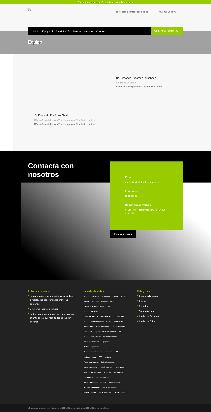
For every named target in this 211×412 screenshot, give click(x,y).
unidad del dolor (105, 392)
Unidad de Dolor (90, 392)
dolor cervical (119, 321)
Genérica (143, 306)
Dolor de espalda (102, 326)
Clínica (142, 300)
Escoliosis (88, 332)
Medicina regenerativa (92, 347)
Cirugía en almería (91, 306)
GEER (86, 337)
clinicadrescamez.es (39, 408)
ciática (103, 306)
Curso (108, 321)
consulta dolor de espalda (94, 321)
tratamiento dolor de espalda (95, 382)
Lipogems (106, 342)
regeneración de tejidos (92, 372)
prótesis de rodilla (90, 367)
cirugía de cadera (119, 296)
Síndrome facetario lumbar (44, 308)
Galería (77, 31)
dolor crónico (89, 326)
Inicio (36, 31)
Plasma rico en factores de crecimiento (99, 352)
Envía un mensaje (123, 234)
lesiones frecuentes (91, 342)
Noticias (88, 31)
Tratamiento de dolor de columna (96, 377)
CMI (109, 306)
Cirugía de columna (91, 301)
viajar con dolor (119, 392)
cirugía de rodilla (107, 301)
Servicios (61, 31)
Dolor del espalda (118, 326)
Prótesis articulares (91, 362)
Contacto (101, 31)
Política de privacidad (75, 408)
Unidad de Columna (149, 316)
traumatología (114, 382)
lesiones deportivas (111, 337)
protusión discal (90, 357)
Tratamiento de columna (113, 372)
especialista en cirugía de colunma (108, 332)
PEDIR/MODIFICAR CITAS (165, 30)
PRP (100, 357)
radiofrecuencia (106, 367)
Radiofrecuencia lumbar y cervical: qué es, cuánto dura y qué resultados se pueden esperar (52, 317)
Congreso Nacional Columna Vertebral (98, 316)
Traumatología (146, 311)
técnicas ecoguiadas (92, 387)
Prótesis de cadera (108, 362)
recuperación (120, 367)
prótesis (108, 357)
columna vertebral (91, 311)
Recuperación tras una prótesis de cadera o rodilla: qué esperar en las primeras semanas (51, 299)
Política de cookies (98, 408)
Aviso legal (57, 408)
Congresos (120, 316)
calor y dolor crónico (91, 296)
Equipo (46, 31)
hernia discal (96, 337)
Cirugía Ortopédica (148, 295)
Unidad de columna (109, 387)
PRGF (118, 352)
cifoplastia (106, 296)
